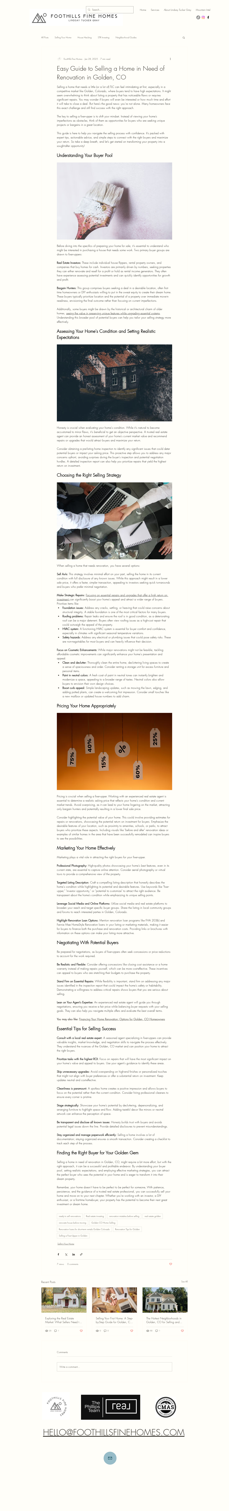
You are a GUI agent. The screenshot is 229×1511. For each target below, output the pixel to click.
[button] (183, 37)
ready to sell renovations (70, 1216)
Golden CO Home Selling (103, 1222)
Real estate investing (95, 1216)
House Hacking (85, 37)
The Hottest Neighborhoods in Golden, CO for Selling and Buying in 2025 (163, 1320)
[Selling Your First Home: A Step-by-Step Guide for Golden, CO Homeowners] (114, 1300)
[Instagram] (203, 17)
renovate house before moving (72, 1222)
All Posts (44, 37)
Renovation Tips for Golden (127, 1229)
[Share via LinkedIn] (73, 1254)
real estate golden (153, 1216)
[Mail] (110, 1458)
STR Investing (103, 37)
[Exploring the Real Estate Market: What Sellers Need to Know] (63, 1300)
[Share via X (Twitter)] (65, 1254)
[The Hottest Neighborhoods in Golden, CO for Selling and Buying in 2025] (165, 1300)
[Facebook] (208, 17)
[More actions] (170, 59)
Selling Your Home (63, 37)
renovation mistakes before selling (124, 1216)
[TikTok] (198, 17)
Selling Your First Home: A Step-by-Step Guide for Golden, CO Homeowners (114, 1320)
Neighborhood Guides (126, 37)
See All (184, 1281)
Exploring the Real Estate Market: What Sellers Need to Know (63, 1320)
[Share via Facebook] (58, 1254)
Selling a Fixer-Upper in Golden (73, 1235)
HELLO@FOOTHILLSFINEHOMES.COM (113, 1432)
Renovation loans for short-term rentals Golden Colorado (84, 1229)
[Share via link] (81, 1254)
